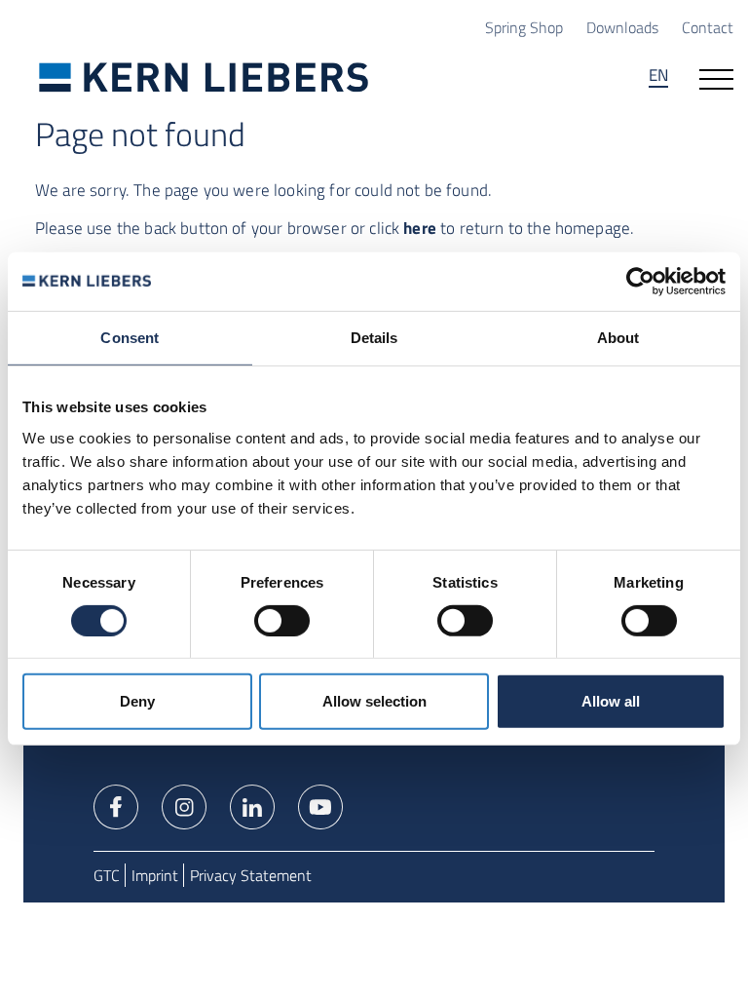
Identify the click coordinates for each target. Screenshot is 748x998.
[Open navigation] (716, 77)
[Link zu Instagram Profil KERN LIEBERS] (184, 805)
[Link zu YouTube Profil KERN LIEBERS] (320, 805)
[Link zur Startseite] (204, 77)
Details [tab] (374, 337)
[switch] (282, 620)
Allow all (610, 701)
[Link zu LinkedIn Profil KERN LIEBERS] (252, 805)
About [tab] (618, 337)
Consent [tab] (129, 337)
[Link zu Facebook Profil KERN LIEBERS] (116, 805)
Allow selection (374, 701)
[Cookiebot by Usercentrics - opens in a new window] (640, 281)
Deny (137, 701)
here (419, 227)
